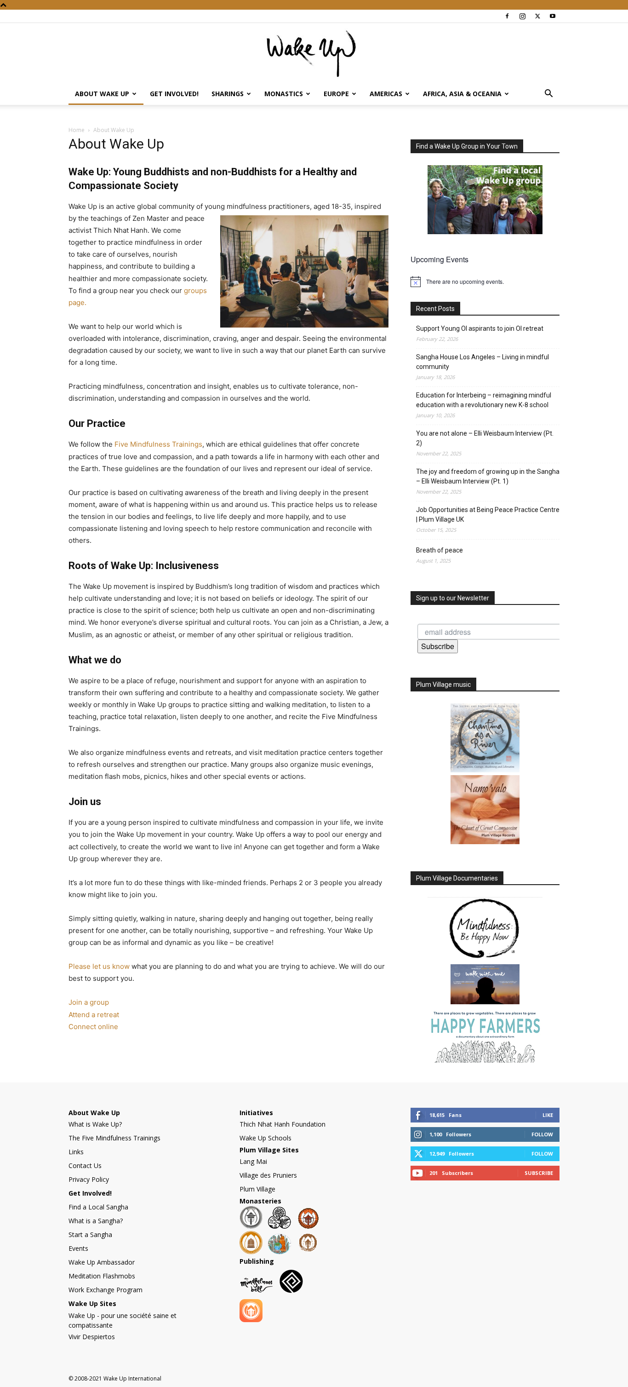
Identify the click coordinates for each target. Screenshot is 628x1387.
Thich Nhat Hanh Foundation (282, 1124)
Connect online (93, 1026)
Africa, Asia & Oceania (462, 93)
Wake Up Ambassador (102, 1262)
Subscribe (437, 646)
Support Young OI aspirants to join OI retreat (479, 328)
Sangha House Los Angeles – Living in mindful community (482, 361)
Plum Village (257, 1189)
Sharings (227, 93)
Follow (542, 1134)
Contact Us (85, 1165)
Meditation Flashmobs (102, 1276)
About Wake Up (102, 93)
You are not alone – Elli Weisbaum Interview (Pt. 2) (485, 438)
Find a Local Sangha (98, 1207)
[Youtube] (552, 16)
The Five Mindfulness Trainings (114, 1138)
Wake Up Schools (265, 1138)
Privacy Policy (89, 1179)
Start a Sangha (90, 1234)
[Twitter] (537, 16)
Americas (386, 93)
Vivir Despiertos (92, 1336)
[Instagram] (522, 16)
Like (547, 1114)
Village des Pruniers (268, 1175)
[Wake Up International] (314, 53)
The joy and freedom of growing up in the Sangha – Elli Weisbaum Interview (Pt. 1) (487, 476)
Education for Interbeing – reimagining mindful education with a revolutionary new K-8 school (483, 400)
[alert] (485, 281)
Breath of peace (439, 550)
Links (76, 1151)
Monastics (283, 93)
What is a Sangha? (96, 1220)
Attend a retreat (94, 1014)
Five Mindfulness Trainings (158, 444)
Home (77, 130)
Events (78, 1248)
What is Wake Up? (95, 1124)
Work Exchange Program (106, 1289)
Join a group (89, 1002)
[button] (548, 94)
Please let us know (99, 966)
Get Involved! (174, 93)
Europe (336, 93)
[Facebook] (507, 16)
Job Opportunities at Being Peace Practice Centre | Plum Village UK (487, 514)
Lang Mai (253, 1161)
